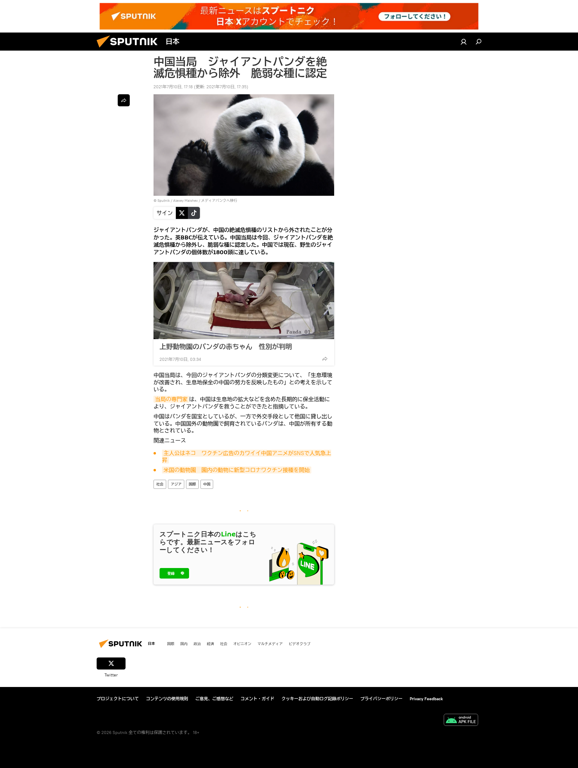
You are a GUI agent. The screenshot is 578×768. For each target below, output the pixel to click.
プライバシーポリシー (381, 698)
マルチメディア (270, 643)
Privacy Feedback (426, 698)
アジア (176, 484)
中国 (206, 484)
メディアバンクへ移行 (219, 200)
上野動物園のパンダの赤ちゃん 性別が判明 (226, 347)
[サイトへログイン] (464, 42)
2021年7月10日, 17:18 (173, 86)
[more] (325, 359)
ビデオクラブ (299, 643)
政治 (197, 643)
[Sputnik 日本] (129, 49)
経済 (210, 643)
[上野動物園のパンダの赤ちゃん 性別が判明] (244, 300)
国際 (192, 484)
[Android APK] (460, 720)
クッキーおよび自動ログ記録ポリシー (317, 698)
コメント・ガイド (257, 698)
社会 (159, 484)
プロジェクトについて (118, 698)
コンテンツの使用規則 (167, 698)
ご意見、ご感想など (214, 698)
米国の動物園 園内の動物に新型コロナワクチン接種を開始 (236, 470)
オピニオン (242, 643)
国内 (184, 643)
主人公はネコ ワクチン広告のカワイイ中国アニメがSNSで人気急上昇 (246, 457)
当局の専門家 (171, 399)
